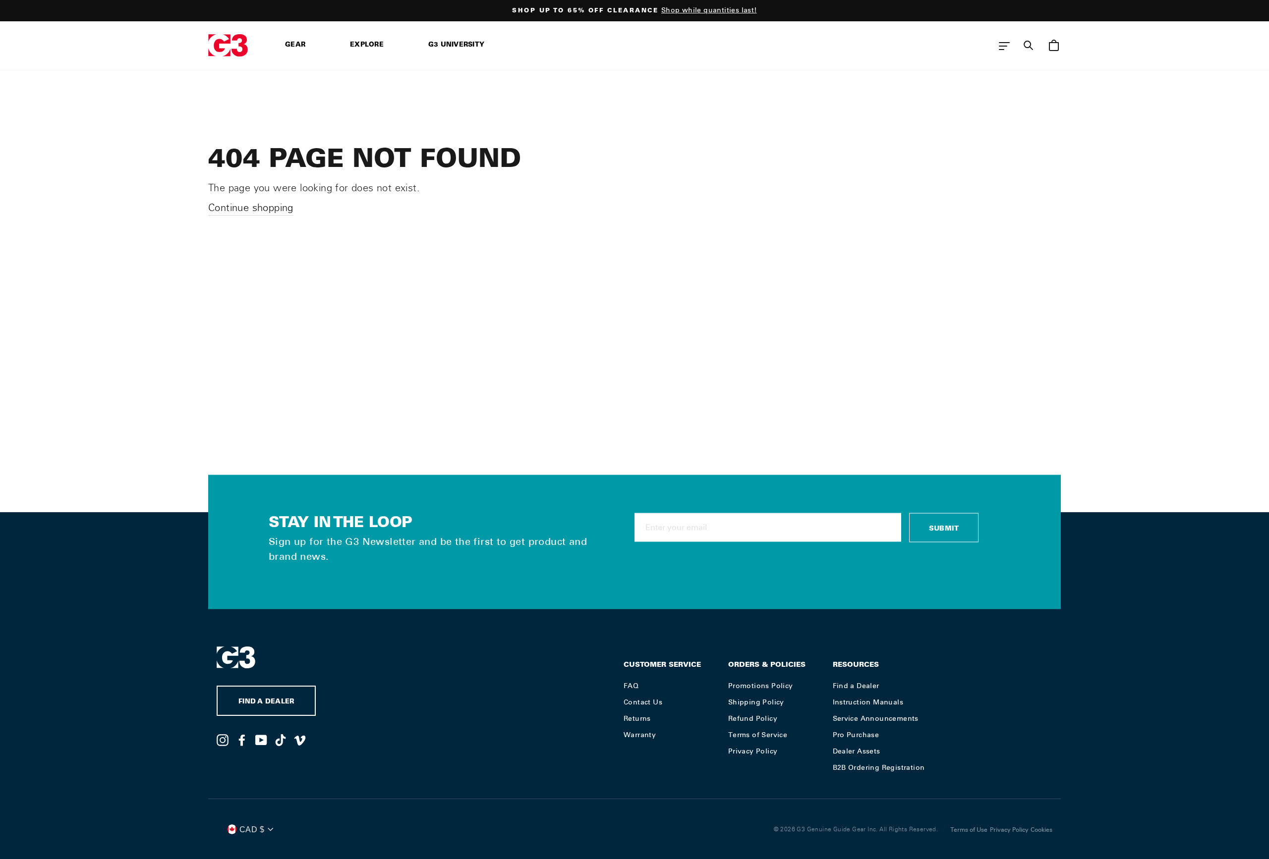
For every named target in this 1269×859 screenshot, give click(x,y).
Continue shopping (250, 208)
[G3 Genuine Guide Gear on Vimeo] (300, 739)
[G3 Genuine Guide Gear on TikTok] (281, 739)
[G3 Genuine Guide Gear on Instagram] (223, 739)
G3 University (456, 45)
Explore (367, 45)
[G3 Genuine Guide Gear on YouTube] (261, 739)
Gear (295, 45)
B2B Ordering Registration (879, 767)
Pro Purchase (856, 735)
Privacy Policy (753, 751)
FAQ (631, 686)
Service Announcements (876, 718)
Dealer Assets (856, 751)
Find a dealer (266, 702)
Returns (637, 718)
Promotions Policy (760, 686)
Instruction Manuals (868, 702)
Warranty (640, 735)
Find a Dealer (856, 686)
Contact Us (643, 702)
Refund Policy (752, 718)
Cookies (1041, 829)
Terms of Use (968, 829)
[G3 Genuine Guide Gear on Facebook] (242, 739)
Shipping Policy (756, 702)
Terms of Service (757, 735)
